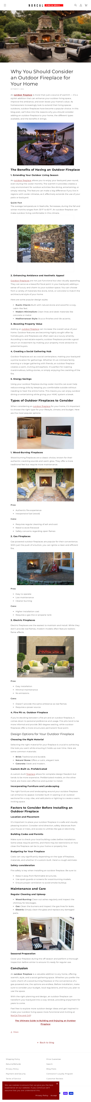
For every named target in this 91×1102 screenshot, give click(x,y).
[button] (5, 5)
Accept (54, 1095)
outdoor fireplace (22, 180)
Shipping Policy (13, 1059)
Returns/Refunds (13, 1064)
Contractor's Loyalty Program (59, 1074)
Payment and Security (16, 1074)
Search (49, 1064)
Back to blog (47, 1042)
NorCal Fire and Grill (21, 1015)
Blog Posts (51, 1069)
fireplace (30, 774)
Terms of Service (13, 1079)
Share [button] (15, 1032)
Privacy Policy (12, 1069)
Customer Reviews (54, 1079)
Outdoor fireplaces (20, 281)
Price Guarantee (53, 1059)
